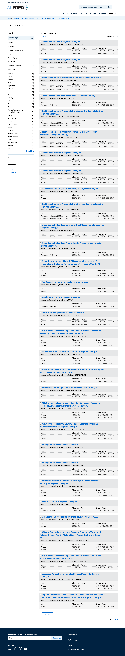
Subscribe (57, 638)
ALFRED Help (72, 640)
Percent (10, 92)
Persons (10, 74)
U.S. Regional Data (28, 18)
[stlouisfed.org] (17, 3)
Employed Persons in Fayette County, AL (60, 444)
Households (12, 107)
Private (10, 121)
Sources (102, 14)
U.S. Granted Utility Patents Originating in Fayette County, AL (70, 517)
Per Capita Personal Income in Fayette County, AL (65, 282)
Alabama (45, 18)
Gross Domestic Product (16, 95)
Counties (52, 18)
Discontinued (12, 142)
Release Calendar (70, 14)
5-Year (10, 77)
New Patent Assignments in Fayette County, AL (63, 312)
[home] (18, 7)
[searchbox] (96, 7)
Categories (91, 14)
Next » (116, 620)
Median (10, 145)
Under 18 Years (13, 133)
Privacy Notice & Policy (76, 649)
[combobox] (96, 7)
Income (10, 130)
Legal (70, 646)
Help (11, 169)
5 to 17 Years (12, 124)
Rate (9, 101)
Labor (10, 148)
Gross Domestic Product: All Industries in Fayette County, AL (70, 96)
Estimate (11, 89)
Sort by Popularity (110, 36)
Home (9, 18)
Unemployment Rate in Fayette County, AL (61, 41)
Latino (10, 115)
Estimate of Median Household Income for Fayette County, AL (70, 351)
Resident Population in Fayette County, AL (61, 297)
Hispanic (11, 104)
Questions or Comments (76, 637)
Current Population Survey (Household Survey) (16, 111)
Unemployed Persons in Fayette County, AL (61, 152)
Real (9, 139)
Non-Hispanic (12, 118)
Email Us (13, 173)
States (38, 18)
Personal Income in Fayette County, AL (59, 501)
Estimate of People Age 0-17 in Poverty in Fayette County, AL (70, 387)
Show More (30, 151)
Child (9, 83)
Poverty (10, 80)
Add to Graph (47, 37)
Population (11, 86)
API (82, 14)
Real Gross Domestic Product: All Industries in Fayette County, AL (72, 77)
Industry (10, 98)
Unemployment (13, 136)
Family (10, 127)
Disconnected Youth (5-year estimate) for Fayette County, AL (70, 189)
